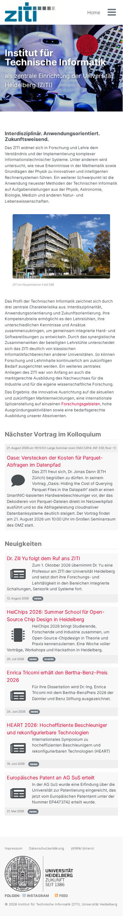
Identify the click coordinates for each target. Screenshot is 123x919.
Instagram (37, 896)
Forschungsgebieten (80, 404)
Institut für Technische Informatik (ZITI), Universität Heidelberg (67, 904)
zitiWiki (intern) (82, 848)
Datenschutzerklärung (46, 848)
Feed (63, 896)
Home (93, 12)
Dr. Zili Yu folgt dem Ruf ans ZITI (43, 558)
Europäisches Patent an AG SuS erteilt (50, 778)
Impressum (13, 848)
